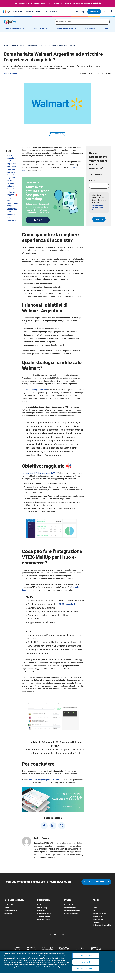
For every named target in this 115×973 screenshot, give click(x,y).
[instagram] (63, 934)
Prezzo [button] (42, 11)
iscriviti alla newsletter (96, 882)
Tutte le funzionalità (43, 916)
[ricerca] (77, 12)
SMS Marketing (42, 908)
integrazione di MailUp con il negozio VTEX (40, 473)
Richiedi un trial (8, 913)
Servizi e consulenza (71, 913)
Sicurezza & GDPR (98, 919)
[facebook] (44, 825)
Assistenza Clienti (9, 905)
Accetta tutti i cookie (85, 968)
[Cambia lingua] (83, 12)
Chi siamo (96, 905)
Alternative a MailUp (43, 919)
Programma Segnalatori (72, 910)
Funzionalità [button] (19, 11)
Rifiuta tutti (85, 962)
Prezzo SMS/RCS (70, 908)
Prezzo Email (68, 905)
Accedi (106, 11)
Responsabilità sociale (100, 913)
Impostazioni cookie (85, 956)
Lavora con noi (97, 916)
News (107, 28)
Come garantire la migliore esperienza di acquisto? (11, 160)
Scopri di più (96, 3)
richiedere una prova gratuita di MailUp (45, 780)
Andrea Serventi (10, 73)
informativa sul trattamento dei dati (97, 207)
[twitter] (61, 825)
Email (39, 905)
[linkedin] (52, 825)
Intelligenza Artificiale (44, 913)
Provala (94, 12)
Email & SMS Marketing (14, 28)
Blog (14, 45)
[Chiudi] (111, 961)
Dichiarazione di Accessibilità (102, 925)
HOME (6, 45)
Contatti (6, 908)
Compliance (96, 922)
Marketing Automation (66, 28)
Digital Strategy (41, 28)
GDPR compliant (67, 604)
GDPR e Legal (90, 28)
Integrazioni (33, 11)
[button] (11, 151)
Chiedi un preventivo (10, 910)
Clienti (95, 908)
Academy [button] (51, 11)
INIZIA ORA (37, 220)
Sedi (94, 910)
